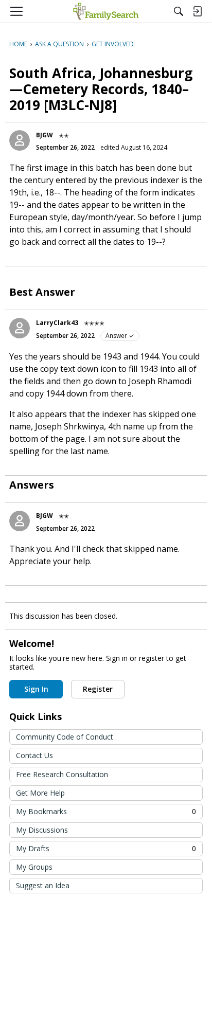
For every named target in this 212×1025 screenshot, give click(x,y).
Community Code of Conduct (64, 737)
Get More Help (40, 793)
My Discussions (42, 830)
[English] (105, 11)
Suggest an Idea (42, 885)
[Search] (178, 11)
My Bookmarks (106, 811)
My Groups (34, 867)
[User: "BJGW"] (19, 140)
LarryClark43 (57, 322)
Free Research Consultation (62, 774)
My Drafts (106, 848)
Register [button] (98, 689)
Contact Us (34, 755)
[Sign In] (197, 11)
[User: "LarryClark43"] (19, 328)
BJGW (44, 135)
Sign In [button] (36, 689)
